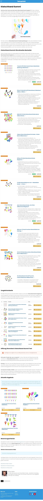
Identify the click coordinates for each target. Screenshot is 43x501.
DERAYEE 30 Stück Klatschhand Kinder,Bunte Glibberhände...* (28, 115)
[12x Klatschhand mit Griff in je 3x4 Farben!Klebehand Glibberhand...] (8, 278)
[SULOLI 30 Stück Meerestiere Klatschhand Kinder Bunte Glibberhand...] (8, 255)
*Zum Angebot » (37, 84)
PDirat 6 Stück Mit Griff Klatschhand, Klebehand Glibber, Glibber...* (29, 91)
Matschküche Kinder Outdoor (6, 463)
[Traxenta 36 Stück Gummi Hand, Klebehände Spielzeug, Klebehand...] (8, 69)
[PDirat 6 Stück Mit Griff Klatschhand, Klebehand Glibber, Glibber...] (8, 94)
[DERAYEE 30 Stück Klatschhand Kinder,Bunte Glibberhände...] (8, 118)
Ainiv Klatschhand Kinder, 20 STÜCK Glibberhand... (10, 429)
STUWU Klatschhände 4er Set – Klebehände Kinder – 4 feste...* (28, 183)
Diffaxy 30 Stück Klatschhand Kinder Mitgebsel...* (26, 159)
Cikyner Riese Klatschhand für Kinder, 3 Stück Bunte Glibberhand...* (28, 135)
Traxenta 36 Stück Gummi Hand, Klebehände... (9, 404)
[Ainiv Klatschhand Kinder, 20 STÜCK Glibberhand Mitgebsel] (8, 208)
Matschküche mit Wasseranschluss (7, 465)
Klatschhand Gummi (7, 481)
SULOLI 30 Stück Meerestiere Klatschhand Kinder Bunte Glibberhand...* (29, 252)
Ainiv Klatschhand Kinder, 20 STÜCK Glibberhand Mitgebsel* (26, 205)
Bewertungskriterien (20, 441)
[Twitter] (32, 494)
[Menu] (1, 1)
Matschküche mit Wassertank (6, 467)
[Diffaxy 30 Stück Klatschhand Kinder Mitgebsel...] (8, 161)
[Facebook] (30, 494)
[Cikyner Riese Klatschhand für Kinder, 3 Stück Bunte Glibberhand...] (8, 138)
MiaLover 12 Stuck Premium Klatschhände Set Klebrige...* (28, 230)
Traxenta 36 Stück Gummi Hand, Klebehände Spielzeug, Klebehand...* (28, 66)
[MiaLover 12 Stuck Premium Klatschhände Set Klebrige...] (8, 233)
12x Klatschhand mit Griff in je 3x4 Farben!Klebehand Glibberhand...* (25, 276)
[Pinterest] (35, 494)
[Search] (41, 1)
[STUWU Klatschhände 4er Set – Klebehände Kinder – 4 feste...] (8, 184)
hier (32, 360)
